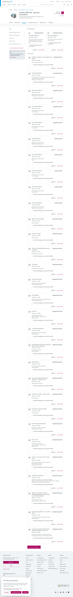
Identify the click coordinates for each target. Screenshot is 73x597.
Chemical (38, 566)
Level (27, 562)
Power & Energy (40, 568)
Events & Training (63, 566)
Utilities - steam (40, 572)
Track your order (51, 566)
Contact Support (51, 557)
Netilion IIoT (28, 574)
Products (10, 9)
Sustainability (62, 570)
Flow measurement (29, 559)
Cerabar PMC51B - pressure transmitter (26, 9)
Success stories (62, 568)
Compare (62, 15)
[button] (11, 562)
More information (6, 568)
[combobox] (69, 1)
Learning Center (51, 564)
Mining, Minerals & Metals (42, 570)
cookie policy (17, 589)
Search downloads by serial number (16, 48)
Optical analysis (28, 572)
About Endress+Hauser (64, 557)
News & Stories (62, 564)
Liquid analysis (28, 564)
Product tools (52, 1)
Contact (62, 1)
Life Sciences (39, 564)
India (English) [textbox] (68, 1)
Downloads (57, 1)
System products (29, 570)
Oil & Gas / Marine (40, 562)
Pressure (15, 9)
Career (61, 562)
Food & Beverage (40, 557)
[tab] (11, 22)
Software (27, 577)
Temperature (28, 566)
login (59, 13)
